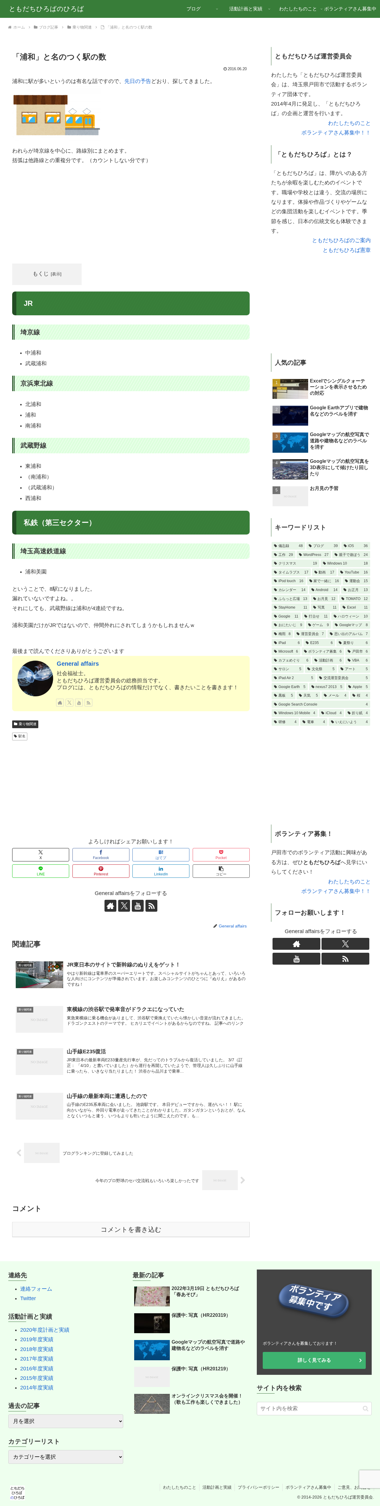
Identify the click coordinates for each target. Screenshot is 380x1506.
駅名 (22, 736)
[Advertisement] (131, 214)
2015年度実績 (36, 1378)
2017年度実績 (36, 1359)
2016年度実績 (36, 1369)
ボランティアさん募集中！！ (336, 133)
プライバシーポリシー (258, 1487)
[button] (221, 871)
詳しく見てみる (314, 1360)
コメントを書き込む (131, 1229)
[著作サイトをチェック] (60, 702)
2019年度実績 (36, 1339)
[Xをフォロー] (69, 702)
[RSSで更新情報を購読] (88, 702)
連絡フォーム (36, 1289)
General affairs (78, 663)
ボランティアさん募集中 (308, 1487)
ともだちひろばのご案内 (341, 240)
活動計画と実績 (217, 1487)
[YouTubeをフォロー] (79, 702)
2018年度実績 (36, 1349)
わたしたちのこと (349, 123)
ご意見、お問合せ (354, 1487)
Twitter (28, 1298)
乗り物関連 (28, 724)
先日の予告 (137, 81)
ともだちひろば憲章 (347, 250)
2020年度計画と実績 (44, 1330)
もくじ (41, 274)
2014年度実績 (36, 1388)
